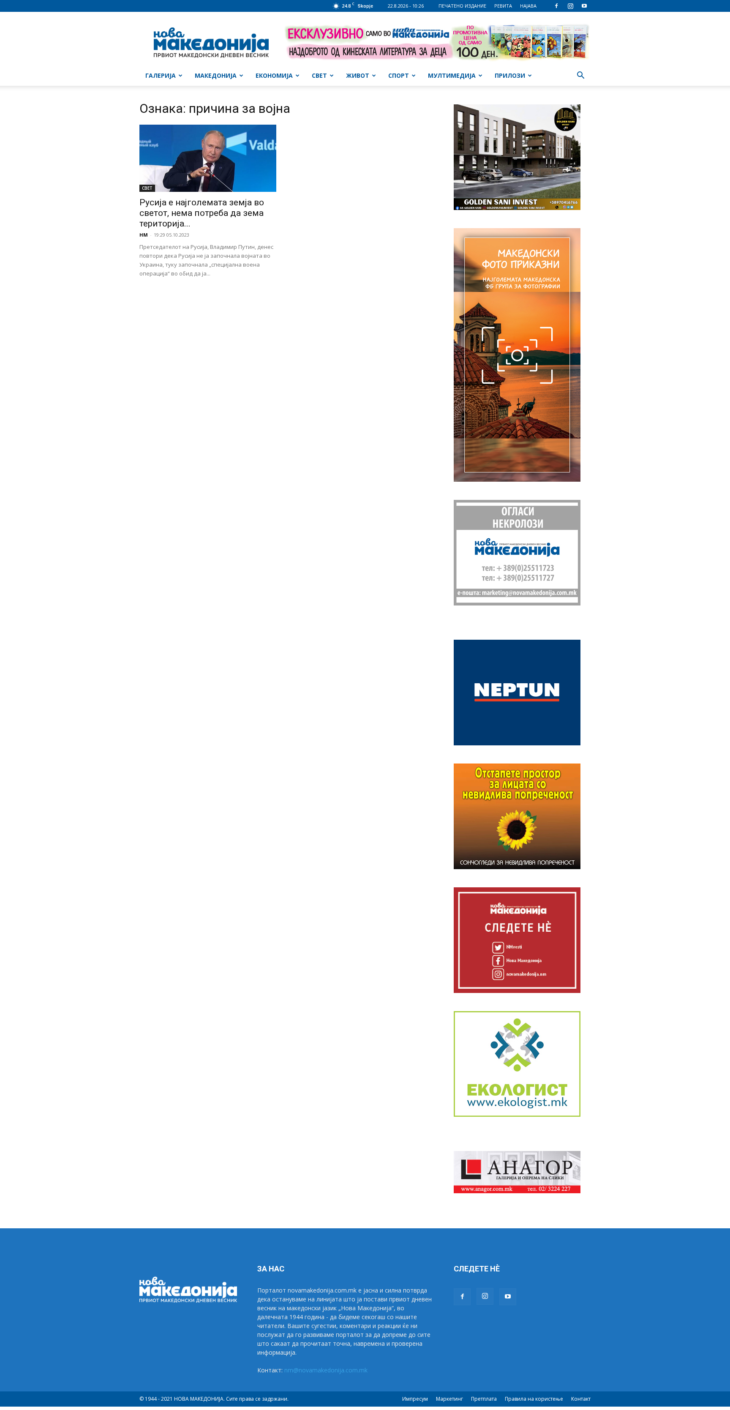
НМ (143, 235)
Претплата (484, 1398)
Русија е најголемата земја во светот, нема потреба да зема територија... (201, 213)
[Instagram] (570, 6)
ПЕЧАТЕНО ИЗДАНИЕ (462, 6)
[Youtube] (584, 6)
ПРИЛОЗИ (510, 75)
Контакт (581, 1398)
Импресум (415, 1398)
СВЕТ (319, 75)
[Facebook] (556, 6)
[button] (580, 76)
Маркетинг (449, 1398)
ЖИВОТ (357, 75)
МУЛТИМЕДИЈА (452, 75)
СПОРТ (398, 75)
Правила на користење (534, 1398)
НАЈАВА (528, 6)
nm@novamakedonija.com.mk (326, 1370)
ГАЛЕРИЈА (160, 75)
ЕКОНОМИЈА (274, 75)
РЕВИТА (503, 6)
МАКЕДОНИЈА (216, 75)
